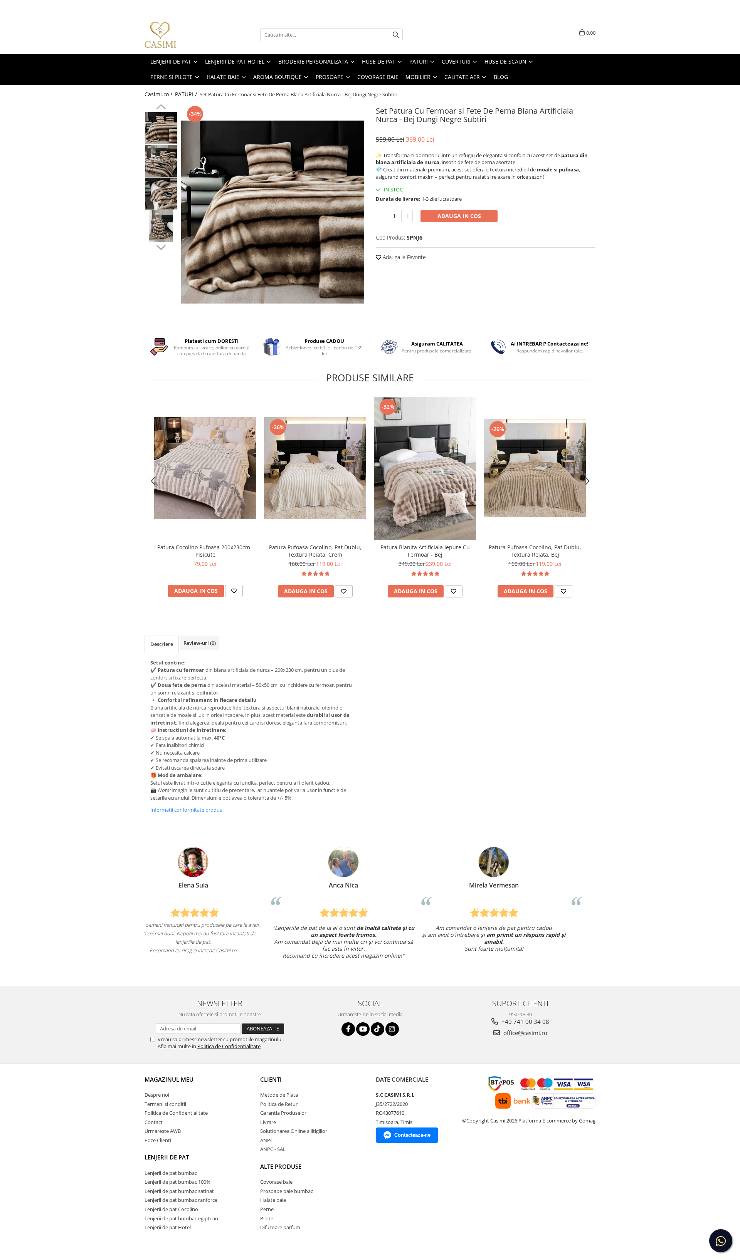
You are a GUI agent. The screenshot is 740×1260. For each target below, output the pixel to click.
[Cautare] (396, 35)
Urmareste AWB (163, 1130)
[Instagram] (392, 1029)
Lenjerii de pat (167, 1157)
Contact (154, 1122)
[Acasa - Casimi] (183, 34)
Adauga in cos (459, 216)
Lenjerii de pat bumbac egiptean (181, 1218)
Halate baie (273, 1199)
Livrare (268, 1122)
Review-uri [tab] (199, 642)
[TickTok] (377, 1029)
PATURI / (186, 94)
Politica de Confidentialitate (229, 1046)
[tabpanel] (272, 212)
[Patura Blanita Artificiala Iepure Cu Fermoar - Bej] (425, 468)
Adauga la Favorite (403, 257)
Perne (267, 1209)
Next (161, 246)
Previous (161, 108)
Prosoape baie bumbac (286, 1191)
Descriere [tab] (161, 644)
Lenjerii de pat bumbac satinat (179, 1191)
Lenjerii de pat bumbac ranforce (181, 1199)
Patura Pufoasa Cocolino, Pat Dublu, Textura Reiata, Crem (315, 551)
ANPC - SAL (273, 1149)
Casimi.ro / (159, 94)
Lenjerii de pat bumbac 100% (177, 1181)
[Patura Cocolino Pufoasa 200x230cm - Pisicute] (205, 468)
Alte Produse (280, 1166)
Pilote (266, 1218)
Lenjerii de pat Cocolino (171, 1209)
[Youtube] (363, 1029)
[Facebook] (348, 1029)
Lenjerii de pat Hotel (168, 1227)
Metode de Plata (279, 1094)
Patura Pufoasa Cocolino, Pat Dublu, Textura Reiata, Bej (535, 551)
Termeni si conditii (165, 1104)
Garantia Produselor (283, 1112)
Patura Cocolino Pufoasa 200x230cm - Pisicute (205, 551)
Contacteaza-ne (412, 1135)
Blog (501, 77)
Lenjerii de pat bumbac (171, 1172)
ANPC (266, 1140)
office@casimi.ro (524, 1033)
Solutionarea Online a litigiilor (293, 1130)
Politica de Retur (279, 1104)
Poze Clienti (158, 1140)
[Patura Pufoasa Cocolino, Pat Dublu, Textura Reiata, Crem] (315, 468)
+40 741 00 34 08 (524, 1021)
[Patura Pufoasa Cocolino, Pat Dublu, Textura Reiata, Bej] (535, 468)
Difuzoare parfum (280, 1227)
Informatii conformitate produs (186, 809)
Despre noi (157, 1094)
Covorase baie (276, 1181)
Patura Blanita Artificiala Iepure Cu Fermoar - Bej (425, 551)
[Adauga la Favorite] (234, 591)
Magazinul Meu (169, 1079)
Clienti (271, 1079)
